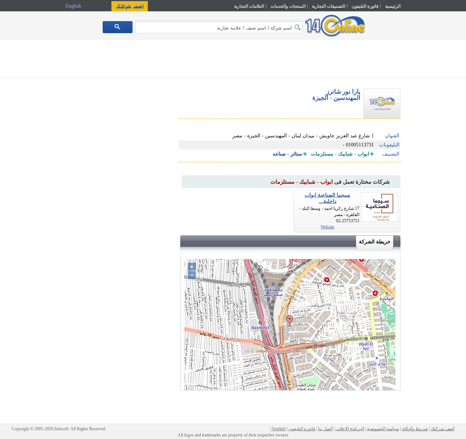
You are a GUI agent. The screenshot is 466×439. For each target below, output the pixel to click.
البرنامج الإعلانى (349, 428)
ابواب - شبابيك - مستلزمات (340, 154)
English (74, 6)
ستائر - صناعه (287, 154)
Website (327, 227)
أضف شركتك (442, 428)
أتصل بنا (325, 428)
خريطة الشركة (375, 241)
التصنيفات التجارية (328, 6)
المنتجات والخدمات (287, 6)
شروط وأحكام (415, 428)
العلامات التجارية (249, 6)
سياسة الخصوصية (383, 428)
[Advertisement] (432, 155)
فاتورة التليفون (365, 6)
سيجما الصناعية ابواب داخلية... (327, 198)
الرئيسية (392, 6)
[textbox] (219, 27)
